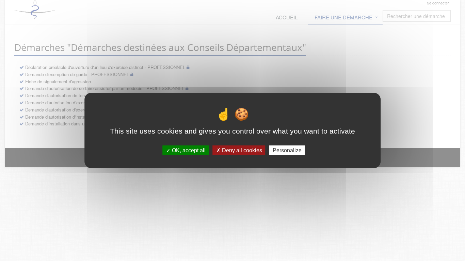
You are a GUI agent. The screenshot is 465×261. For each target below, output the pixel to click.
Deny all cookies (241, 150)
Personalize (287, 150)
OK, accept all (188, 150)
